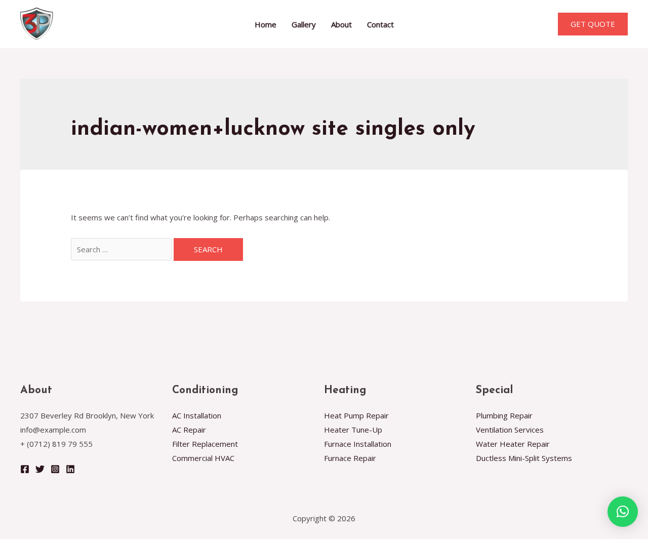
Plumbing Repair (504, 415)
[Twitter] (40, 469)
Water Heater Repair (513, 444)
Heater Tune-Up (353, 430)
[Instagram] (55, 469)
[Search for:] (122, 249)
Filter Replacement (205, 444)
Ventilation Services (510, 430)
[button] (623, 511)
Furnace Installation (357, 444)
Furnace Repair (350, 458)
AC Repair (189, 430)
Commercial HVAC (203, 458)
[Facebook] (24, 469)
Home (265, 24)
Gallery (304, 24)
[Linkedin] (70, 469)
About (341, 24)
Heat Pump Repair (356, 415)
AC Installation (196, 415)
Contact (380, 24)
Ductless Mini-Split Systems (524, 458)
